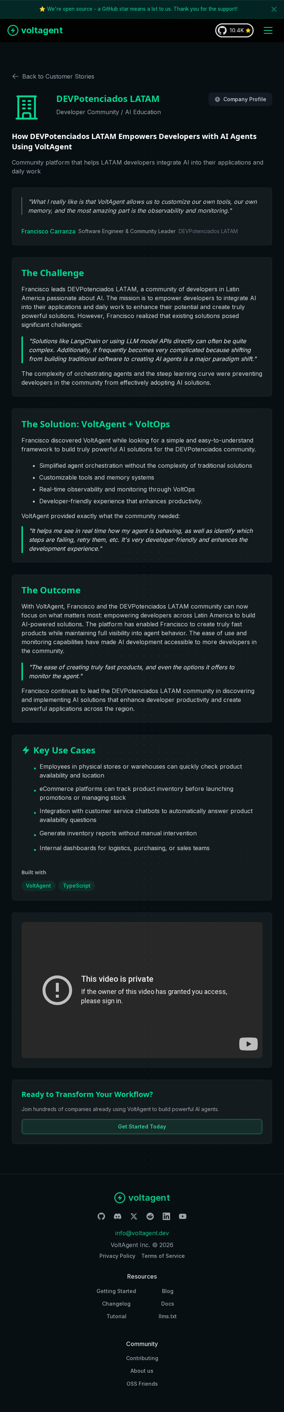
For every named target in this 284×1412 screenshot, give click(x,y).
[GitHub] (101, 1218)
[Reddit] (150, 1218)
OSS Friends (142, 1383)
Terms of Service (163, 1256)
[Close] (274, 9)
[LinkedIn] (166, 1218)
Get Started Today (142, 1126)
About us (142, 1371)
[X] (134, 1218)
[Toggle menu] (268, 30)
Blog (167, 1291)
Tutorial (116, 1316)
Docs (167, 1303)
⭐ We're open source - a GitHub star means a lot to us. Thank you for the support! (138, 9)
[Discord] (117, 1218)
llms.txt (168, 1316)
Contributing (142, 1358)
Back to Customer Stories (58, 76)
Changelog (116, 1303)
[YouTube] (182, 1218)
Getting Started (116, 1291)
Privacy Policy (117, 1256)
